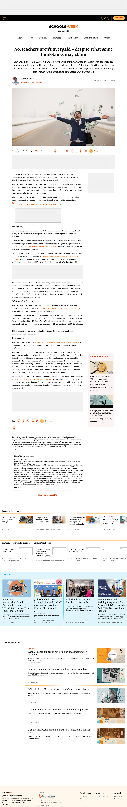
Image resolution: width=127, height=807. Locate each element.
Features (57, 38)
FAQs (82, 801)
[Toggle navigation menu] (4, 18)
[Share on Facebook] (72, 151)
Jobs (31, 38)
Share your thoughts (47, 495)
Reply (16, 450)
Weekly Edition (91, 38)
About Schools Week (102, 797)
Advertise (99, 799)
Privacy (82, 799)
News (19, 38)
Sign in (105, 18)
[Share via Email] (86, 151)
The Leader (72, 38)
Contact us (83, 797)
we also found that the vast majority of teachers (32, 379)
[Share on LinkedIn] (81, 151)
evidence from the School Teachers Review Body (36, 247)
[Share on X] (76, 151)
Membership (118, 797)
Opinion (43, 38)
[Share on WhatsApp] (67, 151)
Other (107, 38)
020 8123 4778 (44, 805)
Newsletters (118, 799)
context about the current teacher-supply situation (56, 342)
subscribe (119, 18)
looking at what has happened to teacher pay (62, 308)
